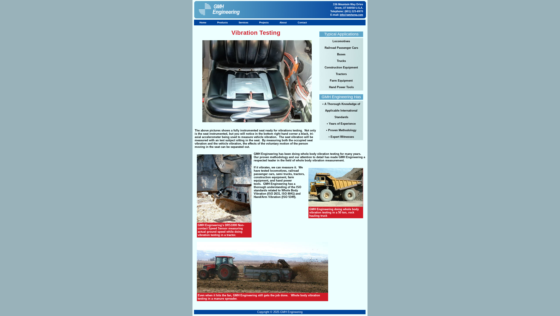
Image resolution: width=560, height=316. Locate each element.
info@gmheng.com (351, 14)
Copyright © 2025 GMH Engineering (280, 312)
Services (243, 22)
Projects (264, 22)
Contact (302, 22)
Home (203, 22)
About (283, 22)
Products (222, 22)
